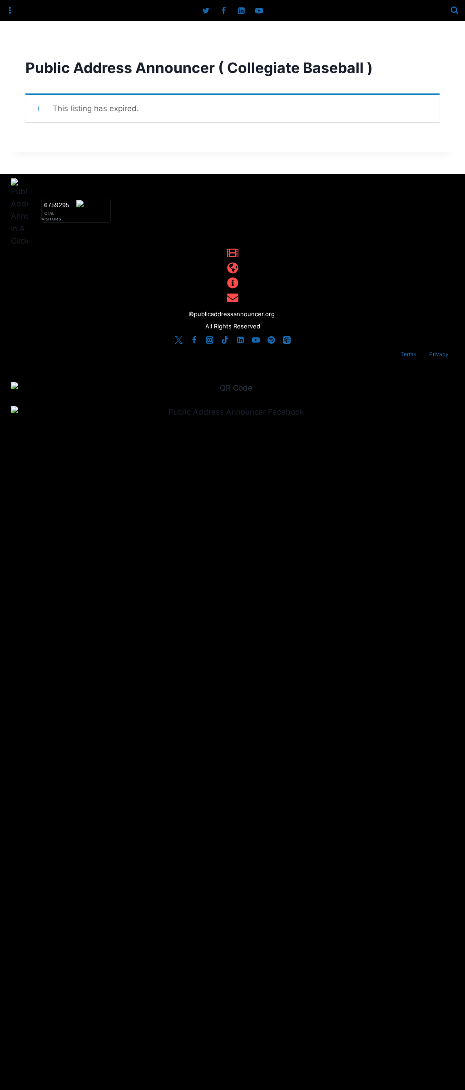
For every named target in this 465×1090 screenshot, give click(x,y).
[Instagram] (209, 339)
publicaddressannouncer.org (235, 314)
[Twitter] (205, 10)
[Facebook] (223, 10)
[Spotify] (271, 339)
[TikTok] (224, 339)
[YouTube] (259, 10)
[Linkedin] (241, 10)
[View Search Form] (454, 10)
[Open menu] (10, 10)
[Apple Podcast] (286, 339)
